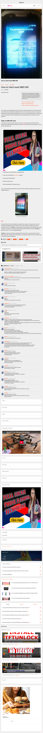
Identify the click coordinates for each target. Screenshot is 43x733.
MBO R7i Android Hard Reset (27, 103)
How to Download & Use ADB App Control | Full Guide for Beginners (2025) (24, 593)
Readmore (16, 644)
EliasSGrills (6, 288)
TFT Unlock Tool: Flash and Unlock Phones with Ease (20, 598)
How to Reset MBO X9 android (28, 101)
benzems (6, 283)
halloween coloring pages (9, 276)
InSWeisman (6, 303)
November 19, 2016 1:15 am (11, 296)
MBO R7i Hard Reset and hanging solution (30, 105)
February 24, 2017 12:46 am (11, 371)
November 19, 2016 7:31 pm (11, 310)
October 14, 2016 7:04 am (14, 268)
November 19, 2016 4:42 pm (13, 303)
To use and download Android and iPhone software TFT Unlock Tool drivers (24, 582)
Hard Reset (12, 84)
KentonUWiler (6, 341)
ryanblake (6, 358)
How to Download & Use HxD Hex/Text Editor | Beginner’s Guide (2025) (23, 588)
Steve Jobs (38, 559)
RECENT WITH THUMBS (7, 579)
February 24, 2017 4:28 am (11, 386)
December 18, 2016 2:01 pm (11, 350)
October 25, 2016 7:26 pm (17, 276)
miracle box (16, 175)
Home (2, 84)
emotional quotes (7, 268)
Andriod (6, 84)
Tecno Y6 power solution (9, 671)
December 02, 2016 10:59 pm (12, 336)
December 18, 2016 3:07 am (13, 341)
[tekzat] (9, 6)
